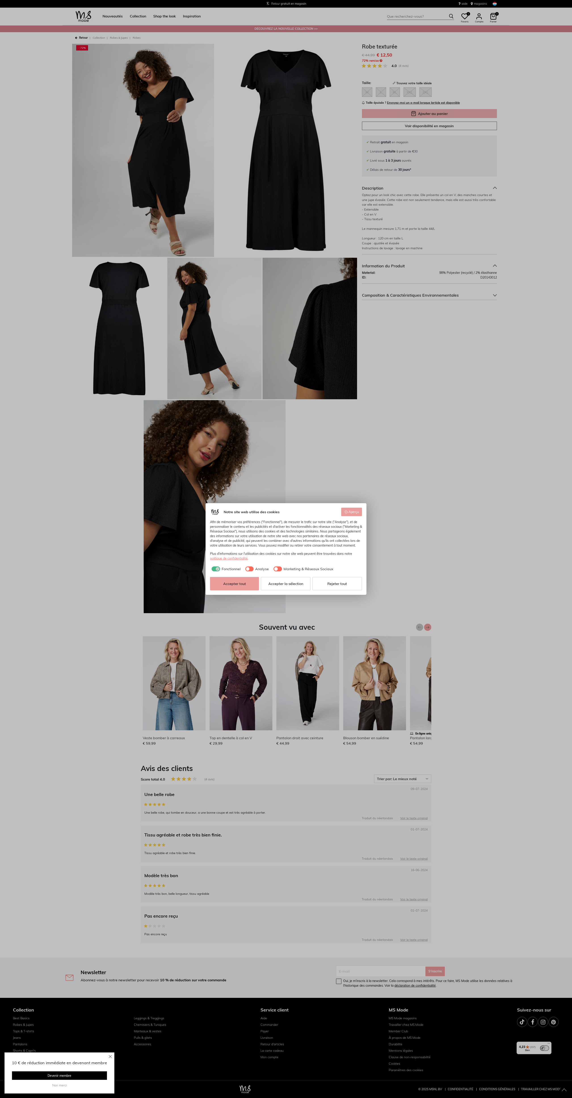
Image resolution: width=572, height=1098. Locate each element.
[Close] (110, 1056)
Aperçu (354, 512)
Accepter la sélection (285, 583)
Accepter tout (234, 583)
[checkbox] (225, 569)
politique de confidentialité (229, 558)
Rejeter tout (337, 583)
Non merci (59, 1085)
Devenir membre (59, 1076)
